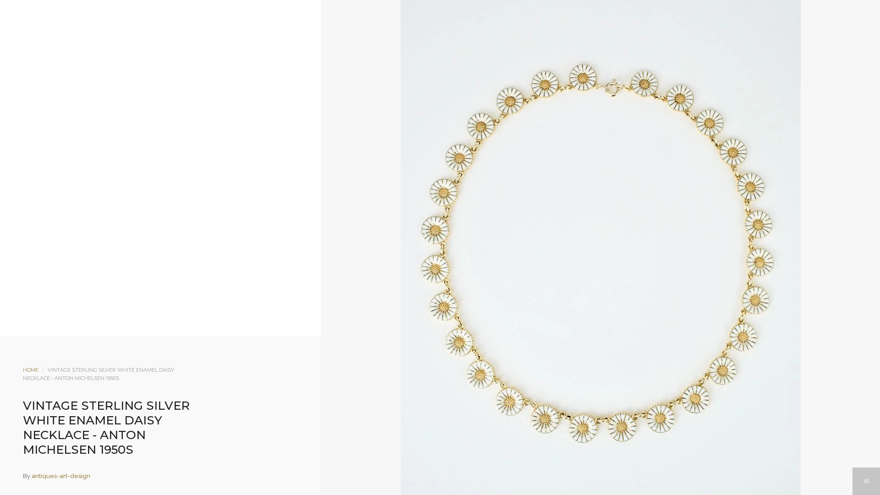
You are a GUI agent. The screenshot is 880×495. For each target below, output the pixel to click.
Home (30, 370)
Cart (477, 81)
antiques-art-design (61, 476)
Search (452, 81)
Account (427, 81)
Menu (403, 81)
